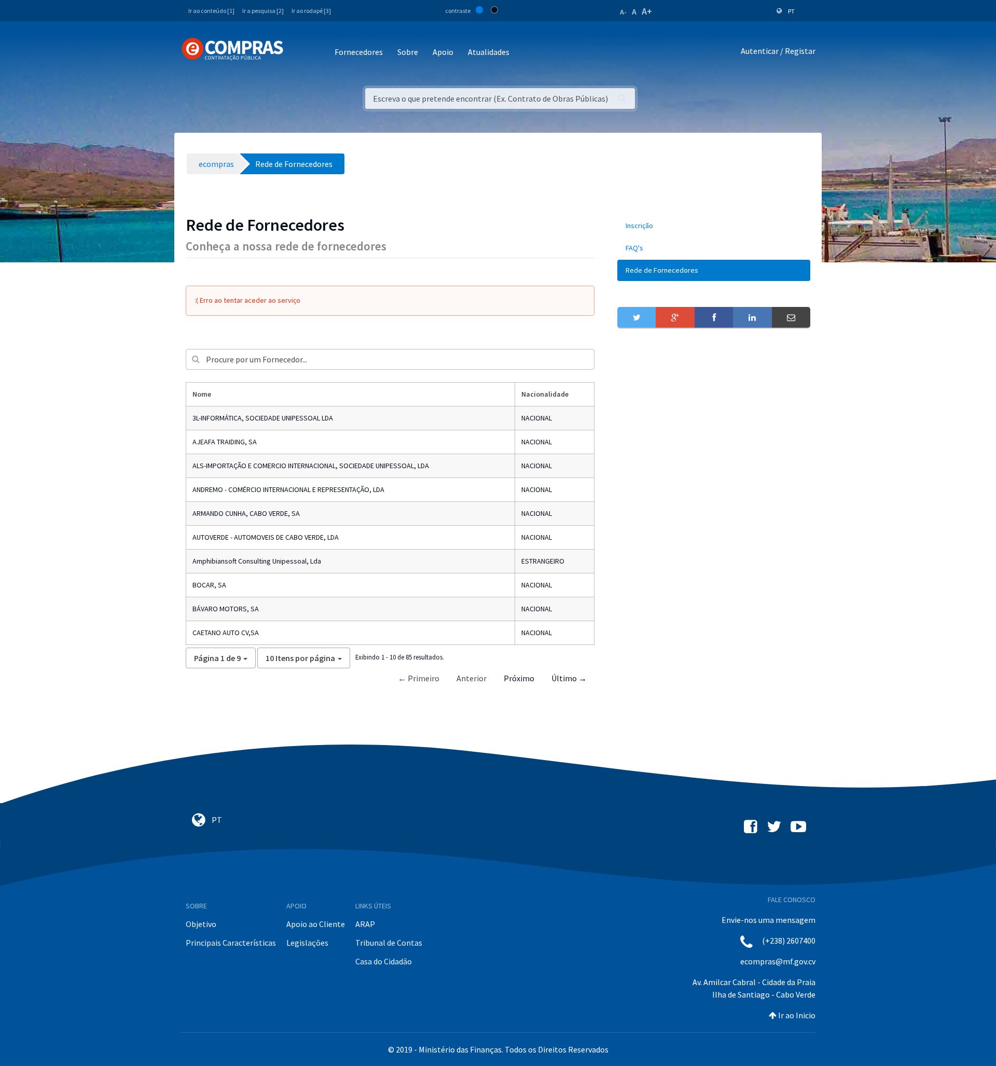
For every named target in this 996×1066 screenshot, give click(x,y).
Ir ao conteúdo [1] (211, 11)
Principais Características (231, 942)
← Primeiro (418, 678)
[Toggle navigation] (298, 53)
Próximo (519, 678)
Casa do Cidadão (383, 961)
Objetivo (201, 924)
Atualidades (488, 52)
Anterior (472, 678)
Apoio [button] (443, 52)
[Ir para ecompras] (232, 49)
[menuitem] (713, 225)
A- (623, 12)
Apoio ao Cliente (315, 924)
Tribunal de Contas (388, 942)
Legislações (307, 942)
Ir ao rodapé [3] (311, 11)
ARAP (365, 924)
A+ (647, 11)
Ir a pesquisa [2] (263, 11)
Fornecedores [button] (359, 52)
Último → (569, 678)
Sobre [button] (407, 52)
